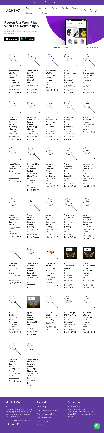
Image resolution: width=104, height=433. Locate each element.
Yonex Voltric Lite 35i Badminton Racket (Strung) (51, 75)
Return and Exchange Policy (46, 414)
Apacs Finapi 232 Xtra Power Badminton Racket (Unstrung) (70, 317)
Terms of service (42, 421)
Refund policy (41, 425)
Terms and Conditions (44, 418)
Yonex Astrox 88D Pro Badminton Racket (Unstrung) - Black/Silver (32, 365)
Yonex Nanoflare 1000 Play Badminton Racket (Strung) (68, 170)
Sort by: (56, 47)
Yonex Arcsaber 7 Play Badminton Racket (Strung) (50, 221)
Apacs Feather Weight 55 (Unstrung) (89, 119)
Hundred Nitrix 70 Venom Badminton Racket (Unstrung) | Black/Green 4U (33, 171)
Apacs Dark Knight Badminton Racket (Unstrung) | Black (50, 269)
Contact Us (71, 421)
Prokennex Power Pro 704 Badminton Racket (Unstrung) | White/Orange (15, 123)
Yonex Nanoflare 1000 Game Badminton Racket (13, 220)
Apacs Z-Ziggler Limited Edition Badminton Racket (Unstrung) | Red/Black (70, 270)
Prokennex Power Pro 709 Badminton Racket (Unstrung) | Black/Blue (70, 76)
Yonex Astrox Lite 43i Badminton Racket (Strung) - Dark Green (14, 365)
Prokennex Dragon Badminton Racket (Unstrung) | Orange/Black (69, 123)
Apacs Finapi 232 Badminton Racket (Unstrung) (52, 316)
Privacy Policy (41, 407)
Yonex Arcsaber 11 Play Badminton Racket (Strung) (32, 221)
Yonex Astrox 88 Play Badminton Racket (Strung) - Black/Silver (51, 170)
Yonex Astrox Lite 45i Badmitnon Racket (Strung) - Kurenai (88, 170)
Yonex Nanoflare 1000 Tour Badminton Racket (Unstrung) (87, 221)
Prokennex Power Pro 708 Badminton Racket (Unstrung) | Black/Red (33, 123)
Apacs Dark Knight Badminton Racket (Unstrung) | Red (32, 318)
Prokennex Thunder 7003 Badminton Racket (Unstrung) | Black (88, 76)
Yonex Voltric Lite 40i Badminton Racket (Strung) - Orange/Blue (14, 76)
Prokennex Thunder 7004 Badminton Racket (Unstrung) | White (51, 123)
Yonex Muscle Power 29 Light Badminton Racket (15, 167)
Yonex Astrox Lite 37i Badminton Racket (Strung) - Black (32, 76)
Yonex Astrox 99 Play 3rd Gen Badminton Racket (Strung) (69, 221)
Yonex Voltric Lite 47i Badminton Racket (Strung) (88, 317)
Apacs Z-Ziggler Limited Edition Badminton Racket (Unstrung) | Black (89, 270)
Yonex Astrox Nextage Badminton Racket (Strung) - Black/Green (32, 269)
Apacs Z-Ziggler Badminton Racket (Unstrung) (13, 317)
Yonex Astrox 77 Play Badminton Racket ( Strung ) (14, 268)
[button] (31, 8)
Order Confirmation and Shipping (47, 410)
